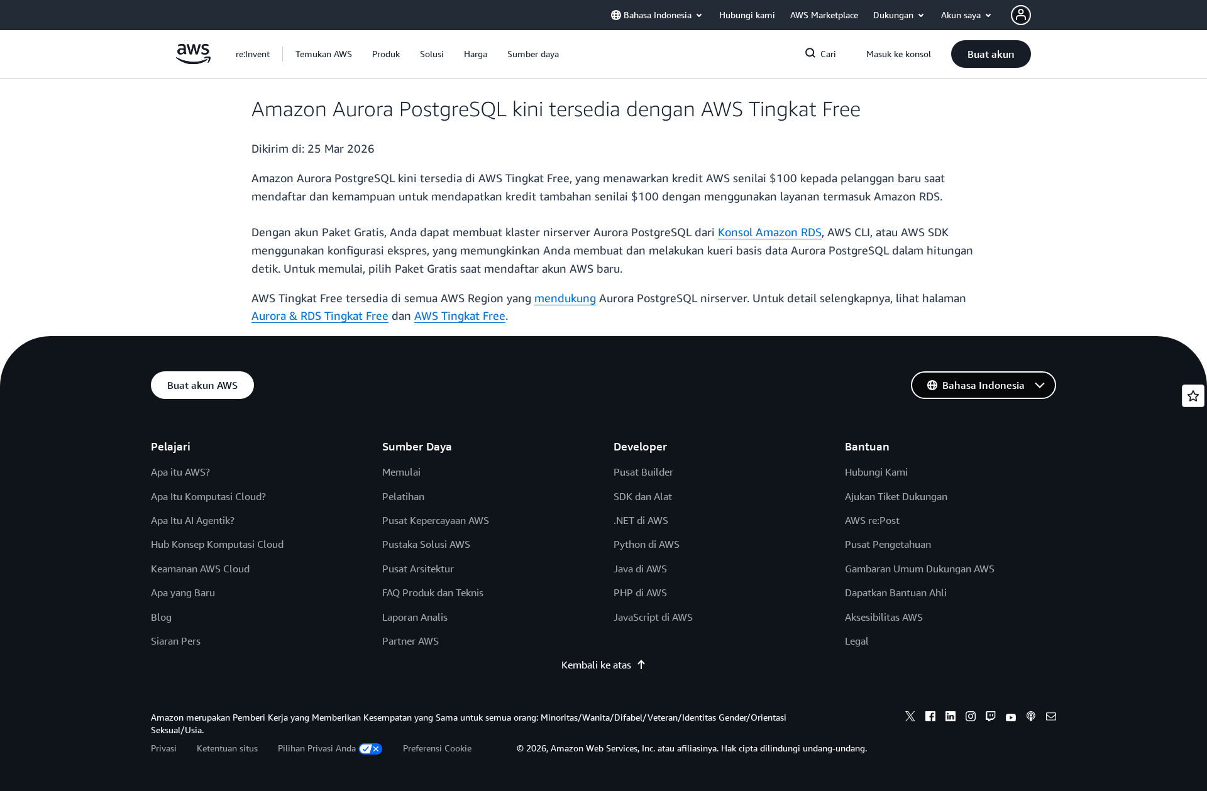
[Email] (1051, 718)
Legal (857, 641)
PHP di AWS (640, 592)
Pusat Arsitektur (418, 568)
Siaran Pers (176, 641)
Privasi (164, 748)
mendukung (565, 298)
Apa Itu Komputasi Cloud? (208, 496)
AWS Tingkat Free (459, 315)
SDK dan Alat (643, 496)
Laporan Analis (415, 617)
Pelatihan (403, 496)
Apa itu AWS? (180, 472)
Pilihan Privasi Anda (317, 748)
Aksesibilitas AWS (884, 617)
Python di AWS (647, 544)
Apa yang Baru (183, 592)
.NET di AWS (641, 520)
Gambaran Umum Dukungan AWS (920, 568)
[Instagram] (971, 718)
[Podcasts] (1031, 718)
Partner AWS (410, 641)
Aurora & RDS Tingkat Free (320, 315)
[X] (910, 718)
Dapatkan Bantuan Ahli (896, 592)
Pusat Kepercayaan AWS (435, 520)
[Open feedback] (1193, 396)
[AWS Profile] (1021, 15)
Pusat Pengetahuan (888, 544)
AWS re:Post (872, 520)
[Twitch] (991, 718)
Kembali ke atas (596, 664)
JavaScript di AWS (653, 617)
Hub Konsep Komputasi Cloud (217, 544)
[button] (323, 54)
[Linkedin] (950, 718)
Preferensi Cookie (437, 748)
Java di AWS (640, 568)
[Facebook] (930, 718)
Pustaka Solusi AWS (426, 544)
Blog (161, 617)
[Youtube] (1011, 718)
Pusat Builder (643, 472)
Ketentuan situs (227, 748)
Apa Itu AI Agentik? (192, 520)
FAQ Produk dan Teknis (432, 592)
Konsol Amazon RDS (770, 232)
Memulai (401, 472)
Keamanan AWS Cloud (200, 568)
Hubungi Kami (876, 472)
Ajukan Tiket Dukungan (896, 496)
